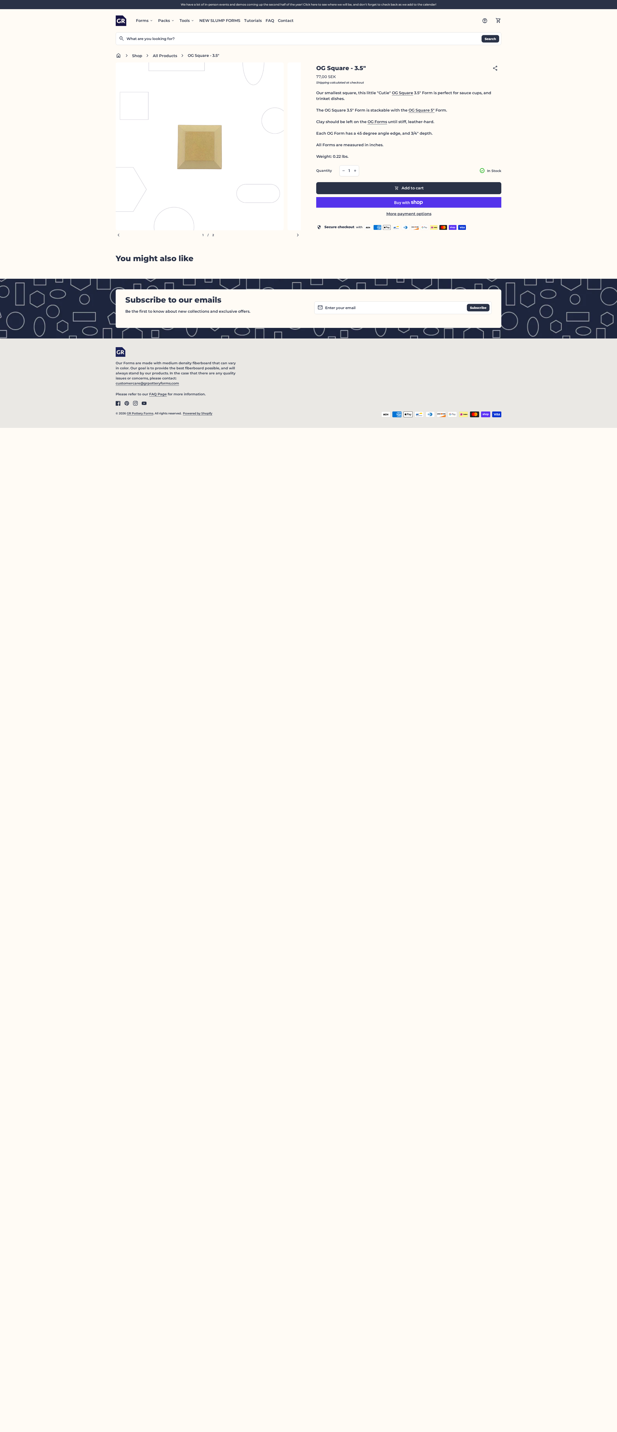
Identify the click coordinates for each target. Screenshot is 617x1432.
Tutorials (253, 20)
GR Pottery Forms (140, 413)
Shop (137, 55)
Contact (286, 20)
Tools (187, 20)
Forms (144, 20)
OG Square (402, 93)
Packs (166, 20)
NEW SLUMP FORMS (219, 20)
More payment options (408, 214)
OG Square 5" (422, 110)
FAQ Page (158, 394)
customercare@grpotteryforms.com (147, 383)
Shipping (322, 82)
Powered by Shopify (197, 413)
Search (490, 38)
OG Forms (377, 121)
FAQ (270, 20)
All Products (165, 55)
